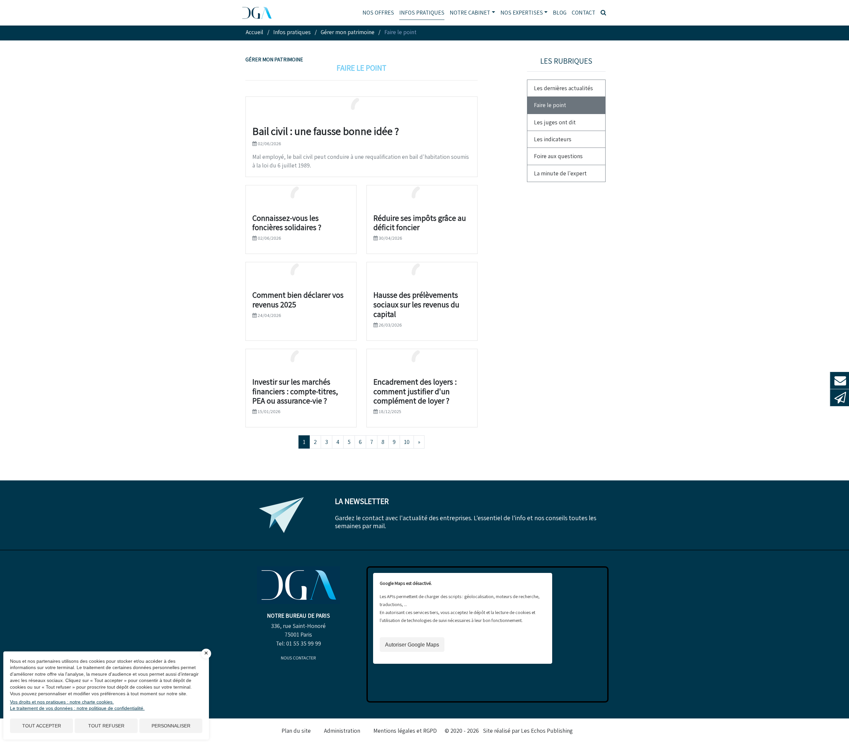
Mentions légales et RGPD (405, 730)
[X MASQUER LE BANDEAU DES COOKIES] (206, 653)
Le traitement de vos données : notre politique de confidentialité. (77, 708)
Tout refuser (106, 725)
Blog (559, 12)
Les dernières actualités (563, 88)
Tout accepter (41, 725)
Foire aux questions (558, 156)
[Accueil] (298, 584)
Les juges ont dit (555, 122)
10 (407, 442)
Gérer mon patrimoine (274, 59)
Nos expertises (521, 12)
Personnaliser (171, 725)
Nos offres (378, 12)
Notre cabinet (470, 12)
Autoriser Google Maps (412, 645)
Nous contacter (298, 658)
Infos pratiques (421, 12)
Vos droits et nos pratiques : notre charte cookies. (62, 702)
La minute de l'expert (560, 173)
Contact (583, 12)
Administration (342, 730)
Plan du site (296, 730)
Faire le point (550, 105)
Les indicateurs (552, 139)
